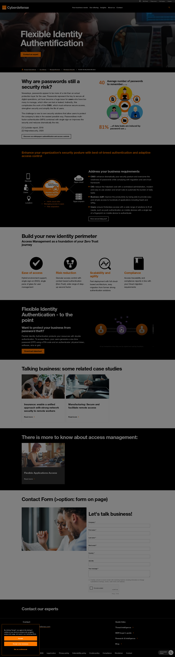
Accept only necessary (20, 644)
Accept (20, 638)
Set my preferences (20, 649)
